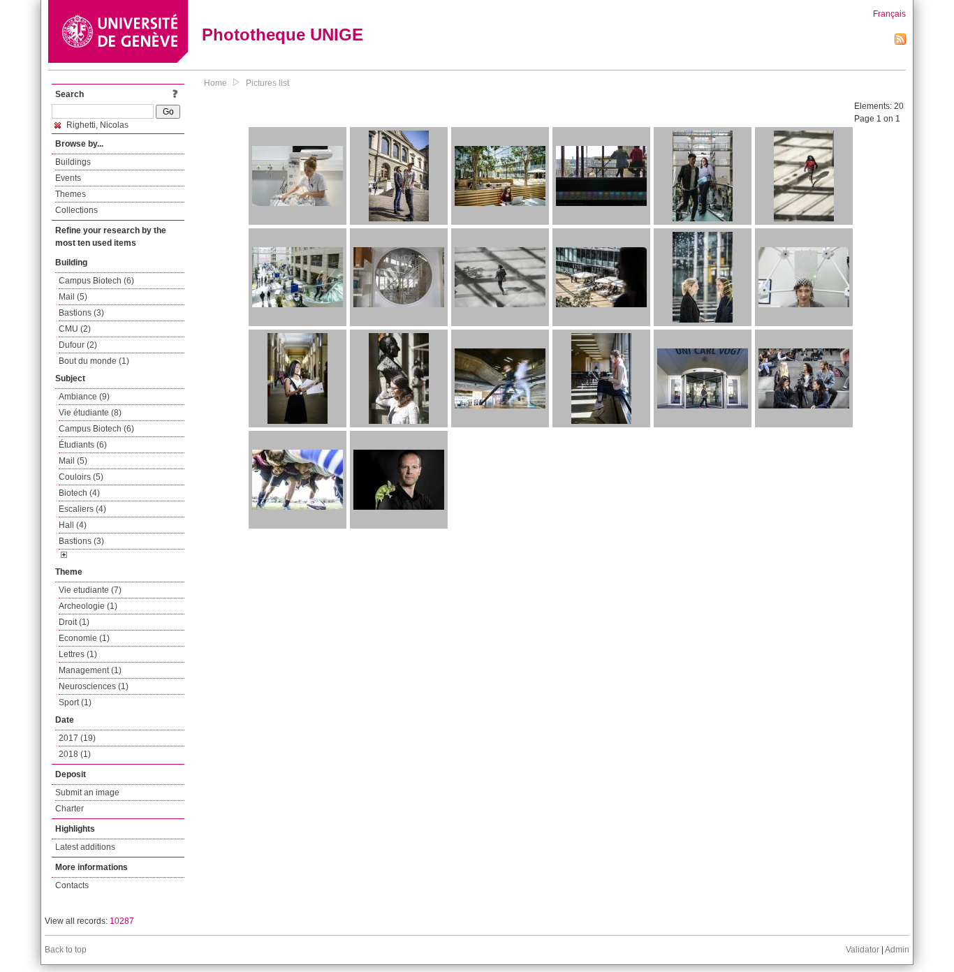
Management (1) (90, 670)
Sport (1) (75, 702)
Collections (76, 210)
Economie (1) (84, 638)
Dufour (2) (78, 345)
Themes (70, 194)
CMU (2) (75, 329)
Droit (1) (74, 622)
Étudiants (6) (83, 445)
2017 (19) (77, 738)
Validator (862, 950)
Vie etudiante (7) (90, 590)
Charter (69, 808)
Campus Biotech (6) (96, 281)
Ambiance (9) (84, 397)
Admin (897, 950)
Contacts (72, 885)
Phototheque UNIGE (282, 34)
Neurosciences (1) (94, 686)
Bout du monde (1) (94, 361)
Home (215, 83)
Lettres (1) (78, 654)
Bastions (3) (81, 313)
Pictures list (267, 83)
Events (68, 178)
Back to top (66, 950)
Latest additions (85, 847)
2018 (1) (75, 754)
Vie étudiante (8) (90, 413)
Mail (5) (73, 297)
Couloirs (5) (81, 477)
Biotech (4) (79, 493)
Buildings (73, 162)
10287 (122, 921)
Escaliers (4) (82, 509)
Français (889, 14)
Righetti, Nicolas (96, 125)
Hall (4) (73, 525)
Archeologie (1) (88, 606)
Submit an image (87, 792)
